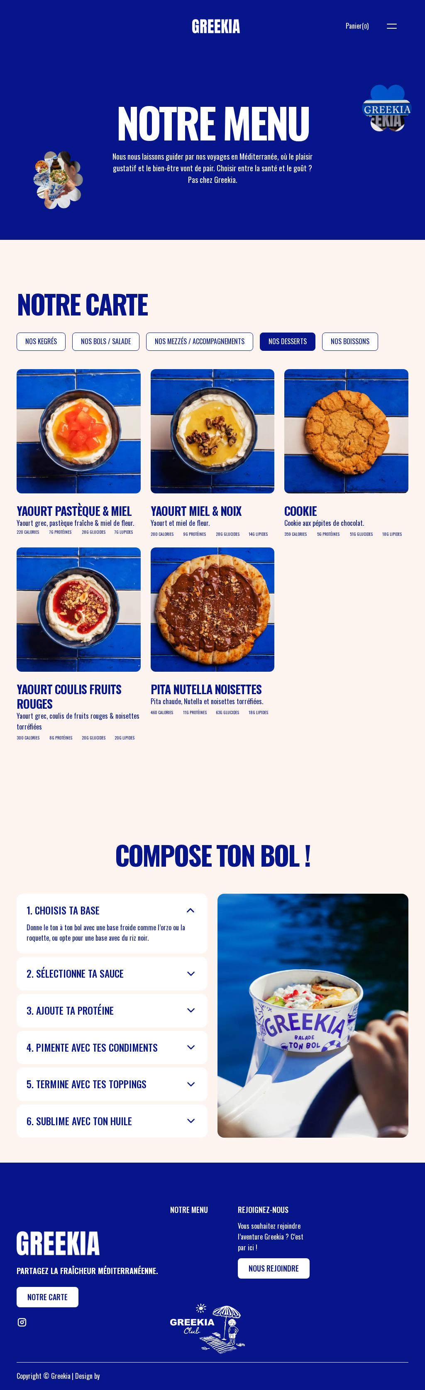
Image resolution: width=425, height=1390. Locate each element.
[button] (357, 26)
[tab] (41, 342)
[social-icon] (22, 1322)
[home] (216, 26)
